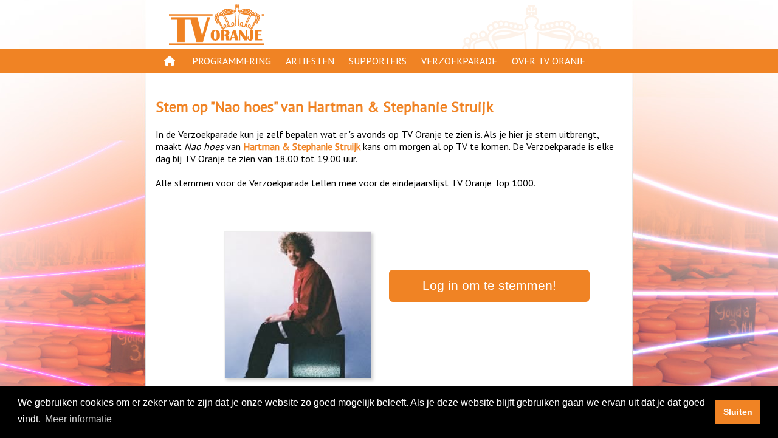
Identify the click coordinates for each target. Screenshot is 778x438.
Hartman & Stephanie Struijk (401, 106)
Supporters (378, 61)
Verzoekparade (459, 61)
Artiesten (310, 61)
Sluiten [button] (737, 412)
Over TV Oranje (548, 61)
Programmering (231, 61)
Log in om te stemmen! (489, 285)
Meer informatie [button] (78, 419)
